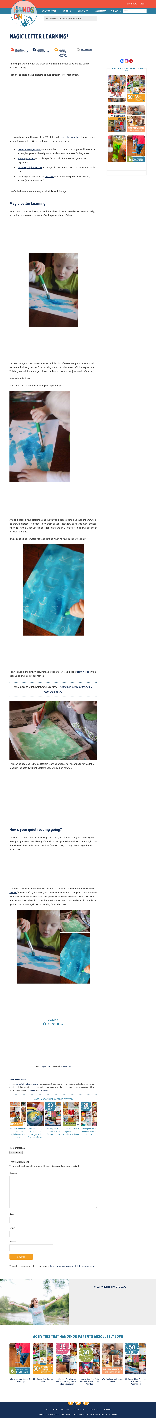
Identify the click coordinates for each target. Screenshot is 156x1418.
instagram (86, 1402)
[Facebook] (44, 1024)
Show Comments (16, 1152)
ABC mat (49, 176)
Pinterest (32, 1090)
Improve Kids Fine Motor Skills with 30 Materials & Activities (89, 1381)
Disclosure (66, 1409)
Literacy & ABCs (21, 52)
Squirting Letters (26, 158)
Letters (62, 50)
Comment (14, 1173)
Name (12, 1214)
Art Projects (19, 50)
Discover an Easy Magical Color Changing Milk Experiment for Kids (35, 1132)
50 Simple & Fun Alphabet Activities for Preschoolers (135, 1381)
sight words (83, 671)
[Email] (58, 1024)
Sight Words (64, 56)
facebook (70, 1402)
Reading (62, 54)
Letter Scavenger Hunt (29, 149)
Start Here (132, 4)
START (13, 892)
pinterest (78, 1402)
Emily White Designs (109, 1414)
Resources (96, 1409)
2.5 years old (66, 1066)
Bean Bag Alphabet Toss (30, 167)
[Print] (62, 1024)
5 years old (46, 1066)
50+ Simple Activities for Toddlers (43, 1380)
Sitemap (107, 1409)
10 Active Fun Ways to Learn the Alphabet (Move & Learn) (18, 1132)
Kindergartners (43, 52)
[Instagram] (49, 1024)
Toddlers (40, 50)
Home (124, 3)
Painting (62, 52)
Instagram (44, 1090)
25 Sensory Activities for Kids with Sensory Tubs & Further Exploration (66, 1381)
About (142, 4)
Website (12, 1242)
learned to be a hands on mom (27, 1084)
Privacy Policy (81, 1409)
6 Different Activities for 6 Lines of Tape (20, 1380)
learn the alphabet (70, 137)
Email (12, 1228)
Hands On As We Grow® (23, 13)
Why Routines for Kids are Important (112, 1380)
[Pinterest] (53, 1024)
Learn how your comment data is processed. (72, 1266)
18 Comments (86, 50)
